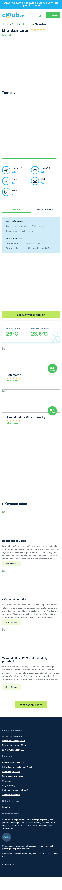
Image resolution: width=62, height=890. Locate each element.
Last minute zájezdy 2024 (14, 750)
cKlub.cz (6, 24)
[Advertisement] (31, 128)
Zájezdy (15, 24)
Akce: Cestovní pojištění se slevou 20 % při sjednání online (31, 4)
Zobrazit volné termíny (31, 315)
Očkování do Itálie (14, 599)
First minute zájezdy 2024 (14, 745)
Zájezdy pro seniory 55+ (13, 736)
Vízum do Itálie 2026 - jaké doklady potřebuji (25, 660)
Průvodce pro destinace (13, 762)
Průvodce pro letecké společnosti (17, 767)
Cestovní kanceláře (11, 794)
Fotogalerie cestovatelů (13, 776)
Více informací (11, 564)
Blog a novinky (8, 785)
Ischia (30, 24)
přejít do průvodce (31, 705)
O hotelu (16, 209)
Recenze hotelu (45, 209)
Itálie (23, 24)
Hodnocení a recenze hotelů (15, 790)
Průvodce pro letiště (11, 771)
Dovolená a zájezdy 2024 (13, 740)
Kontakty (6, 807)
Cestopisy (6, 781)
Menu (55, 15)
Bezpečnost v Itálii (14, 540)
